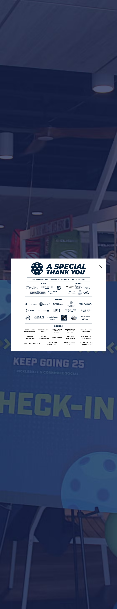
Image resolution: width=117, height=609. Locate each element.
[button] (100, 266)
